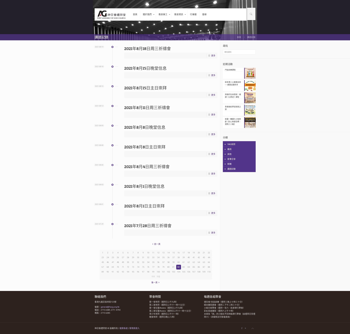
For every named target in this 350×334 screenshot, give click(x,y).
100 (158, 272)
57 (163, 262)
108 (198, 272)
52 (138, 262)
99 (153, 272)
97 (143, 272)
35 (163, 257)
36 (168, 257)
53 (143, 262)
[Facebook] (241, 328)
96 (138, 272)
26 (118, 257)
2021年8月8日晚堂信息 (144, 127)
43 (204, 257)
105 (183, 272)
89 (103, 272)
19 (194, 252)
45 (103, 262)
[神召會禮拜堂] (111, 14)
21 (204, 252)
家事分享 (231, 159)
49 (123, 262)
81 (173, 267)
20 (199, 252)
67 (103, 267)
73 (133, 267)
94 (128, 272)
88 (209, 267)
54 (148, 262)
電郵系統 (123, 328)
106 (188, 272)
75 (143, 267)
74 (138, 267)
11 (153, 252)
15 (173, 252)
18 (189, 252)
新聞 (229, 164)
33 (153, 257)
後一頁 (154, 282)
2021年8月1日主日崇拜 (144, 205)
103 (173, 272)
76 (148, 267)
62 (189, 262)
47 (113, 262)
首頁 (239, 37)
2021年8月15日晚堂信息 (145, 68)
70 (118, 267)
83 (184, 267)
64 (199, 262)
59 (173, 262)
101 (163, 272)
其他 (229, 154)
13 (163, 252)
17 (184, 252)
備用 (229, 149)
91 (113, 272)
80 (168, 267)
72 (128, 267)
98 (148, 272)
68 (108, 267)
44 (209, 257)
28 (128, 257)
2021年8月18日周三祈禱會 (147, 48)
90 (108, 272)
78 (158, 267)
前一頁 (157, 244)
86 (199, 267)
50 (128, 262)
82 (178, 267)
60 (178, 262)
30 (138, 257)
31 (143, 257)
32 (148, 257)
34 (158, 257)
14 (168, 252)
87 (204, 267)
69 (113, 267)
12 (158, 252)
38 (178, 257)
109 (203, 272)
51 (133, 262)
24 (108, 257)
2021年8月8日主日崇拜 (144, 146)
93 (123, 272)
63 (194, 262)
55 (153, 262)
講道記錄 (231, 169)
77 (153, 267)
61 (184, 262)
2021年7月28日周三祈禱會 (148, 225)
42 (199, 257)
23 (103, 257)
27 (123, 257)
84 (189, 267)
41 (194, 257)
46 (108, 262)
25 (113, 257)
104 (178, 272)
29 (133, 257)
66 (209, 262)
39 (184, 257)
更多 (213, 55)
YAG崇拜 (231, 144)
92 (118, 272)
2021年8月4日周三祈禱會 (147, 166)
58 (168, 262)
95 (133, 272)
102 (168, 272)
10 (148, 252)
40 (189, 257)
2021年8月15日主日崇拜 (145, 87)
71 (123, 267)
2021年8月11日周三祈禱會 (147, 107)
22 (209, 252)
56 (158, 262)
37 (173, 257)
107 (193, 272)
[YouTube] (245, 328)
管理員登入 (134, 328)
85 (194, 267)
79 (163, 267)
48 (118, 262)
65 (204, 262)
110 (209, 272)
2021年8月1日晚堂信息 (144, 186)
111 (153, 276)
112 (158, 276)
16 (178, 252)
